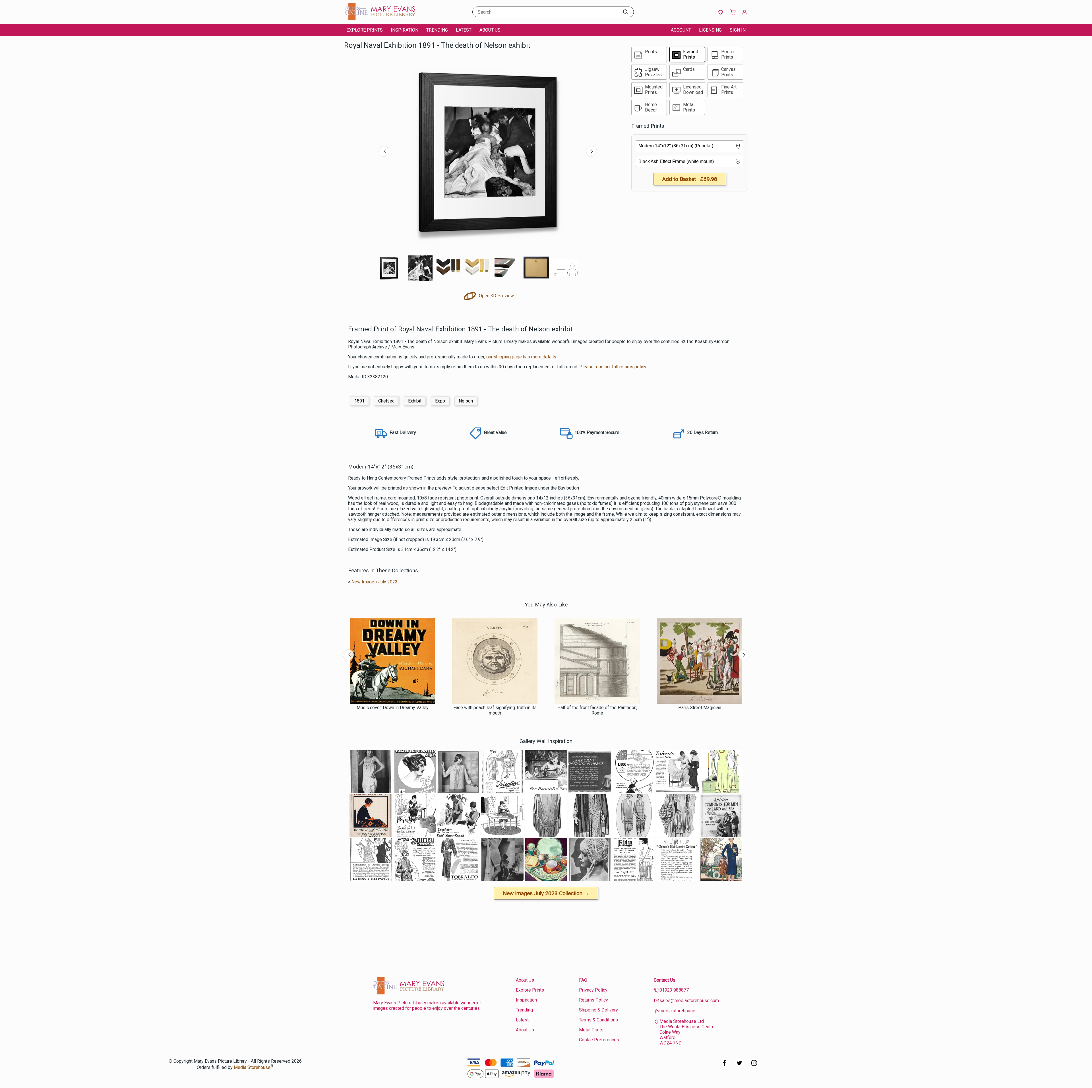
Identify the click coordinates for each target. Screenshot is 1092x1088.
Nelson (466, 401)
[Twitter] (739, 1066)
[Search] (625, 12)
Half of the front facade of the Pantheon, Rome (597, 710)
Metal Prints (591, 1030)
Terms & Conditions (598, 1020)
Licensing (710, 30)
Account (681, 30)
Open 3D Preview (496, 295)
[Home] (379, 18)
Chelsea (386, 401)
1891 (359, 401)
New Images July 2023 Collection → (546, 893)
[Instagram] (754, 1066)
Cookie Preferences (599, 1039)
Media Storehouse (252, 1067)
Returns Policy (593, 1000)
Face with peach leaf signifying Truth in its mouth (495, 710)
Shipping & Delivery (598, 1010)
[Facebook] (724, 1066)
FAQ (583, 980)
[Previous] (384, 151)
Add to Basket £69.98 (689, 179)
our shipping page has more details (521, 357)
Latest (463, 30)
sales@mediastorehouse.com (689, 1000)
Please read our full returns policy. (613, 366)
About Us (489, 30)
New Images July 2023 (374, 582)
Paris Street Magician (699, 707)
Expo (440, 401)
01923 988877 (674, 990)
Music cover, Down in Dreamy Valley (393, 707)
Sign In (738, 30)
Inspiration (404, 30)
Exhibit (414, 401)
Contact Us (664, 980)
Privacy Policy (593, 990)
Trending (437, 30)
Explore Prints (364, 30)
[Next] (591, 151)
